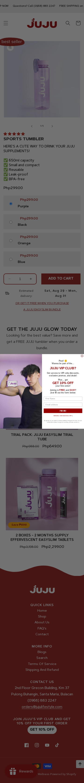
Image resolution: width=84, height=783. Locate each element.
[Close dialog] (82, 356)
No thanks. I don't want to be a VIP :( (63, 415)
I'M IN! (63, 411)
